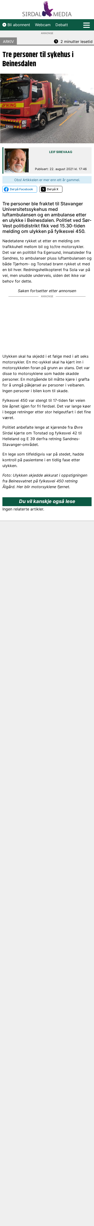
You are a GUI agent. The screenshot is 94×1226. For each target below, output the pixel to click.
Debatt (61, 24)
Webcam (43, 24)
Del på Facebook (21, 189)
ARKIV (8, 41)
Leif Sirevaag (60, 152)
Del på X (52, 189)
